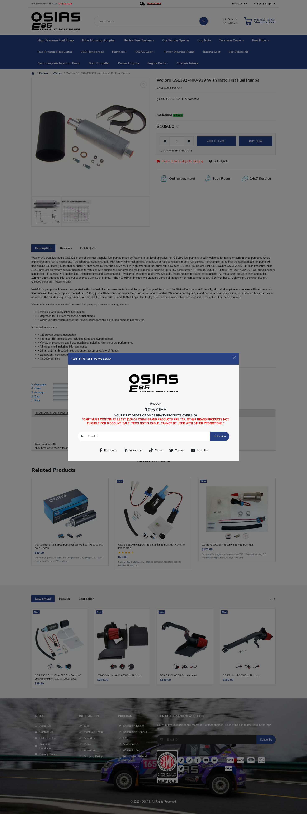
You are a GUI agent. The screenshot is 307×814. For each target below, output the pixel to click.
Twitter (179, 450)
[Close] (234, 358)
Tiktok (158, 450)
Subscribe (220, 436)
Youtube (203, 450)
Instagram (135, 450)
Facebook (110, 450)
